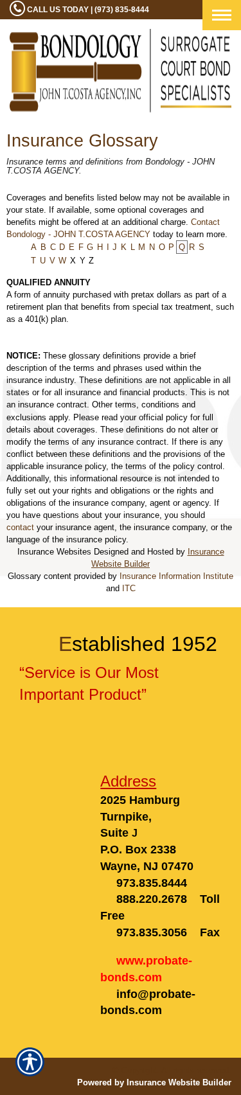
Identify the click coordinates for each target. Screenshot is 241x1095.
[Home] (120, 70)
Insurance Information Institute (176, 576)
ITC (129, 588)
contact (20, 527)
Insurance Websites (54, 551)
